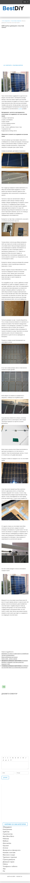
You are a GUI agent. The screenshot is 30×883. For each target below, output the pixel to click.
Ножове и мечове (9, 853)
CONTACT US (19, 876)
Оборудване (7, 827)
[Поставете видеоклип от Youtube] (23, 758)
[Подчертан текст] (7, 758)
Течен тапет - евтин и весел (9, 659)
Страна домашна (9, 859)
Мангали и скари (9, 855)
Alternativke (7, 843)
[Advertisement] (15, 43)
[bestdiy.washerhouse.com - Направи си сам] (15, 8)
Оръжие (6, 846)
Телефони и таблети (10, 866)
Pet (4, 871)
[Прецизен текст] (10, 758)
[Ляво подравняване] (13, 758)
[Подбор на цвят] (25, 758)
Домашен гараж (8, 862)
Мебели (5, 841)
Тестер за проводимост (8, 655)
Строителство (8, 834)
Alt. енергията (8, 65)
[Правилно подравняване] (18, 758)
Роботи (5, 864)
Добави (5, 777)
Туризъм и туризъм (10, 857)
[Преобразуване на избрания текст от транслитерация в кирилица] (8, 760)
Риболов (6, 839)
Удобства (6, 832)
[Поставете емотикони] (20, 758)
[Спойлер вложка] (11, 760)
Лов (4, 869)
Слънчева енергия (18, 65)
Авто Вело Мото (8, 836)
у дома (20, 108)
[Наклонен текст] (5, 758)
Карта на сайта (11, 876)
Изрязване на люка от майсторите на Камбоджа (15, 653)
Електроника (7, 829)
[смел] (3, 758)
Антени (5, 848)
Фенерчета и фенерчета (11, 850)
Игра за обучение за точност (10, 657)
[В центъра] (15, 758)
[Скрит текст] (3, 760)
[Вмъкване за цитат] (6, 760)
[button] (26, 2)
